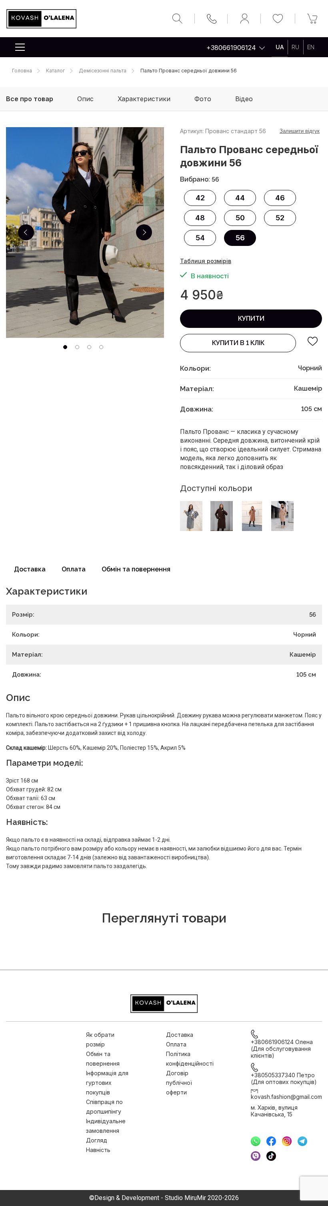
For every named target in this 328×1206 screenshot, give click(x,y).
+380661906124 (231, 48)
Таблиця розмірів (205, 261)
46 (280, 198)
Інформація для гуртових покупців (107, 1083)
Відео (244, 99)
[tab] (65, 347)
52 (280, 218)
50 (240, 218)
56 (240, 238)
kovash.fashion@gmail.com (286, 1096)
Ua (280, 47)
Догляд (96, 1140)
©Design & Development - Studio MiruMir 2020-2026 (164, 1198)
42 (200, 198)
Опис (85, 99)
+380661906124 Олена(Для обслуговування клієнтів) (282, 1048)
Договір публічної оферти (179, 1083)
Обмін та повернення (136, 569)
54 (200, 238)
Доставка (30, 569)
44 (240, 198)
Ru (295, 47)
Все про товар (29, 99)
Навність (98, 1149)
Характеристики (144, 99)
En (310, 47)
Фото (202, 99)
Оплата (74, 569)
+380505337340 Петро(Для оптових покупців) (284, 1078)
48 (200, 218)
